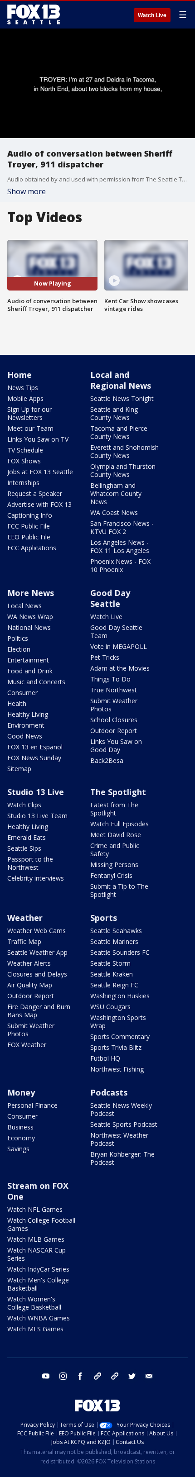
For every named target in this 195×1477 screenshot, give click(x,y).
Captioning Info (29, 515)
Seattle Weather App (37, 952)
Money (21, 1092)
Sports (103, 917)
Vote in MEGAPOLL (118, 646)
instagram (63, 1376)
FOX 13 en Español (35, 747)
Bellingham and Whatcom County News (115, 493)
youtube (46, 1376)
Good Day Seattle (110, 598)
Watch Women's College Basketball (34, 1303)
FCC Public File (28, 526)
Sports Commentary (120, 1036)
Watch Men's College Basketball (38, 1284)
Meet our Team (30, 428)
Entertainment (28, 660)
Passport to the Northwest (30, 863)
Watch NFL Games (35, 1209)
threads (114, 1376)
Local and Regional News (120, 380)
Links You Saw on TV (37, 439)
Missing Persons (114, 864)
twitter (132, 1376)
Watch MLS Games (35, 1329)
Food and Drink (30, 671)
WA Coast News (114, 512)
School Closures (113, 719)
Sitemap (19, 768)
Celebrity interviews (35, 878)
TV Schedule (25, 450)
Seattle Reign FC (114, 985)
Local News (24, 605)
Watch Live (152, 15)
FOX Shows (24, 461)
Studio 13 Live (35, 791)
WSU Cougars (110, 1006)
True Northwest (113, 690)
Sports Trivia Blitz (115, 1047)
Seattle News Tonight (122, 398)
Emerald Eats (26, 837)
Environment (25, 725)
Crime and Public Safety (114, 849)
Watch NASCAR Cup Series (36, 1254)
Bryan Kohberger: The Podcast (122, 1158)
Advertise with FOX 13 (39, 504)
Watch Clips (24, 804)
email (149, 1376)
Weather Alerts (29, 963)
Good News (24, 736)
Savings (18, 1148)
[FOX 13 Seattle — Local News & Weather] (33, 14)
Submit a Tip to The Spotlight (119, 890)
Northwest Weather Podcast (119, 1139)
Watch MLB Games (35, 1239)
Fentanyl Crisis (111, 875)
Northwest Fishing (117, 1069)
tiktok (97, 1376)
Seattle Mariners (114, 941)
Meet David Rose (115, 834)
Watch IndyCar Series (38, 1269)
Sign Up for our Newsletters (29, 413)
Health (16, 703)
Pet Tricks (104, 657)
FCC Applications (31, 547)
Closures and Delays (37, 974)
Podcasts (108, 1092)
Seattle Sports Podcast (123, 1124)
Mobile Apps (25, 398)
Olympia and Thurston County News (123, 470)
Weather (25, 917)
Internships (23, 482)
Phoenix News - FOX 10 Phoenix (120, 565)
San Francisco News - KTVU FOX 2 (122, 527)
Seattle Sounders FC (120, 952)
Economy (21, 1138)
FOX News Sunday (34, 757)
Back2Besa (106, 760)
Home (19, 374)
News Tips (22, 387)
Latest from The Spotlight (114, 808)
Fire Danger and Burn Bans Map (38, 1010)
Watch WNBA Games (38, 1318)
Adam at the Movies (120, 668)
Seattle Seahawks (116, 930)
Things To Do (110, 679)
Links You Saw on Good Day (116, 745)
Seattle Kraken (111, 974)
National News (29, 627)
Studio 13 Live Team (37, 815)
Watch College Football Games (41, 1224)
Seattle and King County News (114, 413)
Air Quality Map (29, 985)
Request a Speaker (34, 493)
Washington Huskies (120, 995)
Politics (17, 638)
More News (30, 592)
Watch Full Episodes (119, 823)
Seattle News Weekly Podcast (121, 1109)
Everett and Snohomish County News (124, 451)
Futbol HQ (105, 1058)
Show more (26, 191)
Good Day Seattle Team (116, 631)
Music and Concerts (36, 681)
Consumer (22, 692)
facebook (80, 1376)
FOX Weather (26, 1044)
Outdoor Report (113, 730)
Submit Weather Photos (113, 704)
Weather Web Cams (36, 930)
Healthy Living (27, 714)
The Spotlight (118, 791)
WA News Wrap (30, 616)
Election (18, 649)
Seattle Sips (24, 848)
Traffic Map (24, 941)
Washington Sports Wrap (118, 1021)
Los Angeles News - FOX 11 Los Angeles (119, 546)
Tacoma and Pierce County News (118, 432)
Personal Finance (32, 1105)
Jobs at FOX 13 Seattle (40, 471)
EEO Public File (28, 537)
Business (20, 1127)
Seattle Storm (110, 963)
